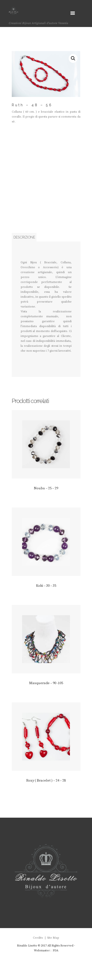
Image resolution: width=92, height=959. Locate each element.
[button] (73, 58)
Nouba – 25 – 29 (46, 488)
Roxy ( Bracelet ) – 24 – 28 (46, 780)
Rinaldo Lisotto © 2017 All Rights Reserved (45, 945)
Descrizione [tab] (24, 237)
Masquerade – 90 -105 (46, 683)
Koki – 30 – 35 (46, 586)
